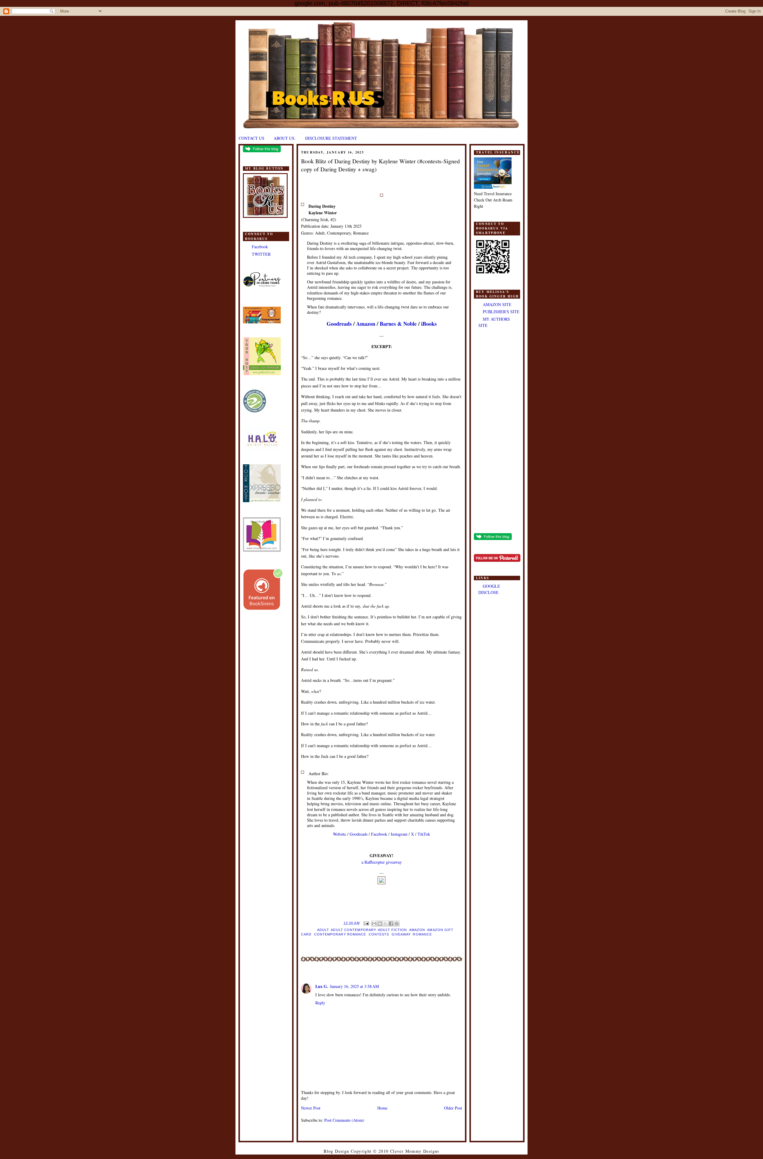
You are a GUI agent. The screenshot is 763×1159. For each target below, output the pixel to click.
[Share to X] (385, 924)
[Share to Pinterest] (397, 924)
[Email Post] (366, 923)
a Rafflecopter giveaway (382, 862)
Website (339, 834)
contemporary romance (340, 934)
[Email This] (374, 924)
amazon (417, 930)
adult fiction (392, 930)
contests (379, 934)
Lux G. (321, 986)
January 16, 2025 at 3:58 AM (354, 986)
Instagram (399, 834)
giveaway (401, 934)
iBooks (429, 324)
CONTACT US (251, 138)
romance (422, 934)
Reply (320, 1003)
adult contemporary (353, 930)
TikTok (424, 834)
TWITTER (261, 254)
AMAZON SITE (497, 304)
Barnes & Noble (398, 324)
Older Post (453, 1108)
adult (323, 930)
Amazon (365, 324)
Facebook (260, 246)
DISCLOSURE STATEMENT (331, 138)
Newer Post (310, 1108)
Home (382, 1108)
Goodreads (339, 324)
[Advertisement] (497, 431)
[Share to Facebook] (391, 924)
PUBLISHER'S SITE (501, 311)
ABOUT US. (285, 138)
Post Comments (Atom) (344, 1120)
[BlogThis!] (380, 924)
